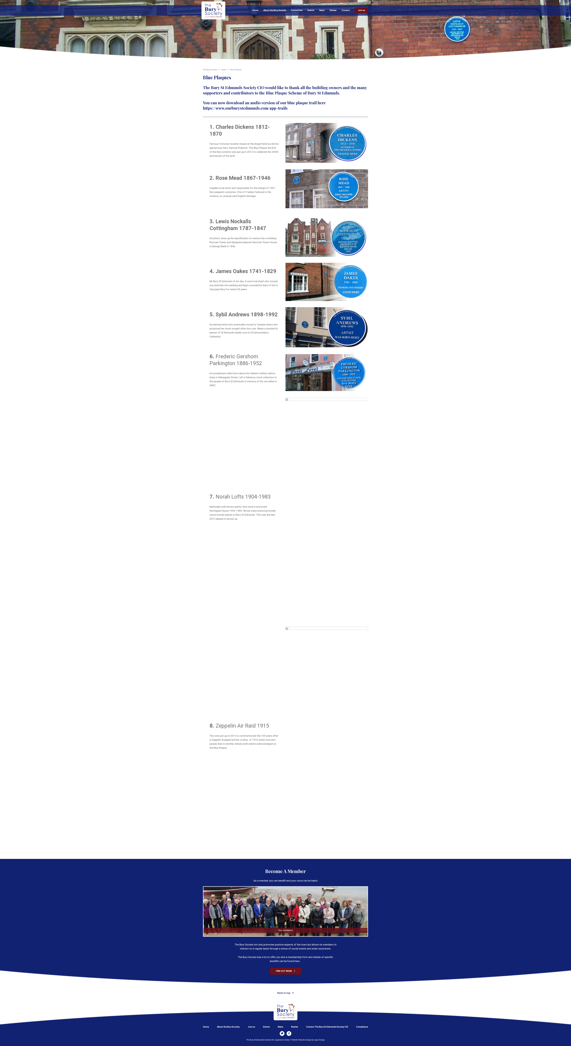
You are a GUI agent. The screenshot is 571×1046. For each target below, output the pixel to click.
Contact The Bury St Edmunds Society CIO (327, 1026)
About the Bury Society (274, 10)
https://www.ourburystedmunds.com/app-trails (245, 108)
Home (255, 10)
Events (311, 10)
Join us (361, 10)
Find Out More (284, 971)
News (322, 10)
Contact (346, 10)
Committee (296, 10)
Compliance (362, 1026)
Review (333, 10)
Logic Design (319, 1040)
